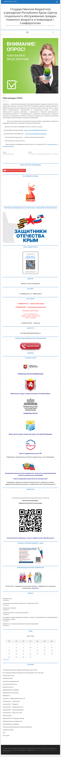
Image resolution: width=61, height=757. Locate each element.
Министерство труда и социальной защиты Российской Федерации (30, 434)
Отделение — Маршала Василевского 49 (14, 698)
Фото (4, 95)
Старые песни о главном (9, 608)
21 (9, 654)
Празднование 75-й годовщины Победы (13, 718)
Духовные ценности (8, 687)
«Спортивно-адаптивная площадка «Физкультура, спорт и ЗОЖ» (20, 670)
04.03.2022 (6, 101)
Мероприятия (6, 695)
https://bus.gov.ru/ (48, 538)
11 (37, 647)
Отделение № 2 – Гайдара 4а (10, 704)
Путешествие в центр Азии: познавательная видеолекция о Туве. (21, 603)
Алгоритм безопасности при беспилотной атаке (15, 612)
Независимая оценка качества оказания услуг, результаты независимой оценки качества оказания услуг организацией (30, 474)
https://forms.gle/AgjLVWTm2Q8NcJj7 (36, 133)
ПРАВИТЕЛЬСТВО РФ (30, 413)
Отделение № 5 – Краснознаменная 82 (13, 710)
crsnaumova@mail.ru (8, 146)
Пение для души (7, 715)
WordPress (51, 750)
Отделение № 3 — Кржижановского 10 (13, 707)
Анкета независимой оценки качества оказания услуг (30, 478)
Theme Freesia (46, 750)
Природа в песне (7, 598)
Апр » (7, 659)
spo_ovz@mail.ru (52, 144)
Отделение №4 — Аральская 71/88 (12, 712)
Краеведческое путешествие (10, 692)
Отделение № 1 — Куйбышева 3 (11, 701)
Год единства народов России (11, 681)
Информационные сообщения (11, 690)
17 (30, 650)
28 (9, 657)
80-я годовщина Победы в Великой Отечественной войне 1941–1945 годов (23, 672)
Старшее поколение (8, 729)
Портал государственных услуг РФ (30, 453)
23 (23, 654)
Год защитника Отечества (10, 684)
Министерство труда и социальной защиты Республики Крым (30, 393)
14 (9, 650)
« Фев (4, 659)
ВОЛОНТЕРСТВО (8, 678)
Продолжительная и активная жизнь (12, 721)
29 (16, 657)
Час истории (6, 735)
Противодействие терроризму (11, 724)
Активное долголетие (8, 675)
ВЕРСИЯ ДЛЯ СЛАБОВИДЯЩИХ (15, 170)
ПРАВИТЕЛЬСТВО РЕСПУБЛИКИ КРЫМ (30, 374)
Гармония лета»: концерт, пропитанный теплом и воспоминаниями (20, 623)
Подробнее (30, 353)
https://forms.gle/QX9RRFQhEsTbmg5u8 (35, 130)
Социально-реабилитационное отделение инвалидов (17, 727)
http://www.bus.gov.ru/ (49, 484)
